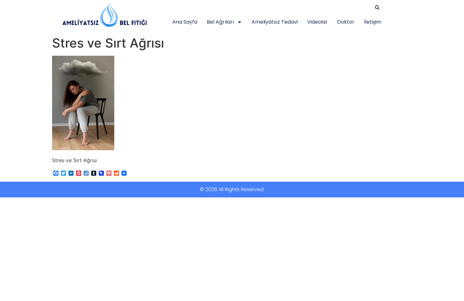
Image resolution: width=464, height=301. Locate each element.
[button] (377, 7)
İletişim (372, 22)
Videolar (317, 22)
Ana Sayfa (184, 22)
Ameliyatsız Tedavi (275, 22)
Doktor (345, 22)
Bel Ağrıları (220, 22)
